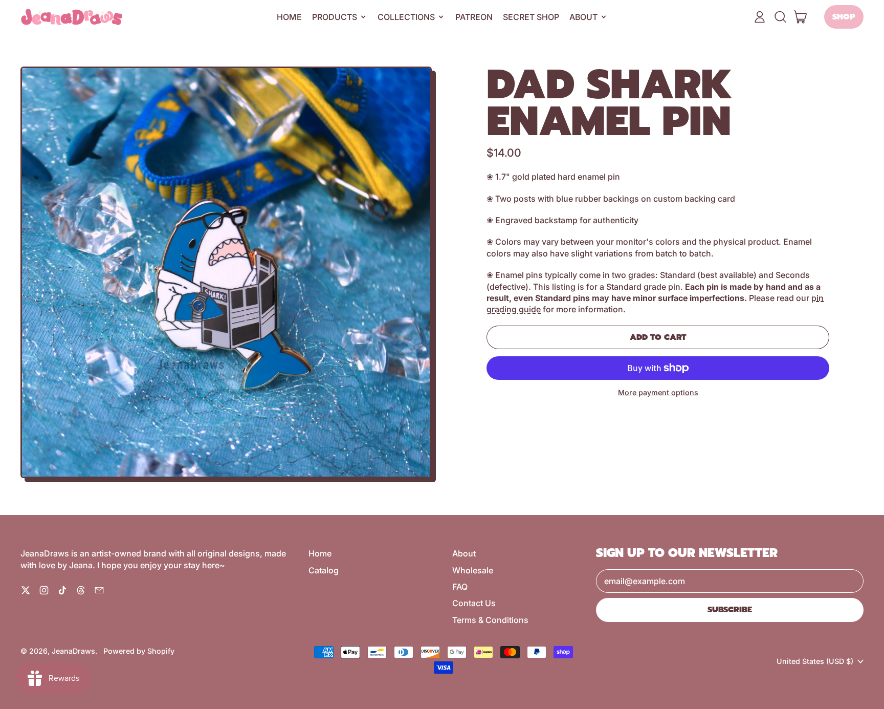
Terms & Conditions (490, 620)
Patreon (474, 17)
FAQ (460, 587)
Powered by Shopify (138, 651)
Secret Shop (531, 17)
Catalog (323, 570)
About (464, 553)
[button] (780, 17)
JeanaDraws (73, 651)
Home (289, 17)
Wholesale (472, 570)
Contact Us (474, 603)
